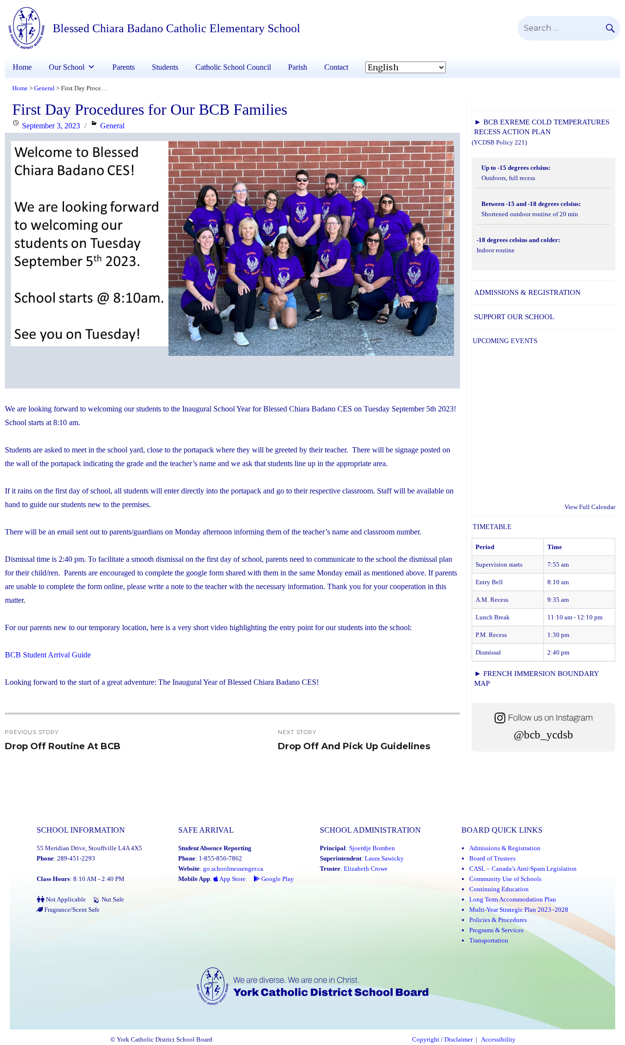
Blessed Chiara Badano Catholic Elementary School (176, 28)
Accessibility (498, 1039)
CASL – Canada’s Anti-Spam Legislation (523, 868)
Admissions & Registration (527, 292)
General (112, 126)
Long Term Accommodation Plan (512, 899)
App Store (232, 878)
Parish (297, 67)
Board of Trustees (492, 858)
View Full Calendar (589, 507)
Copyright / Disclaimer (442, 1039)
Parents (123, 67)
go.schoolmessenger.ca (233, 868)
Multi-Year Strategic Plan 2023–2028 (518, 909)
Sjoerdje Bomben (372, 848)
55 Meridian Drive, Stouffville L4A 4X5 (89, 848)
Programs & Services (496, 930)
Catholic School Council (233, 67)
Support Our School (514, 317)
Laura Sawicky (384, 858)
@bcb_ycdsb (543, 735)
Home (22, 67)
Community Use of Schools (505, 878)
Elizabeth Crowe (366, 868)
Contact (336, 67)
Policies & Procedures (498, 919)
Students (165, 67)
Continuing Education (499, 889)
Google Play (277, 878)
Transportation (488, 940)
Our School (66, 67)
